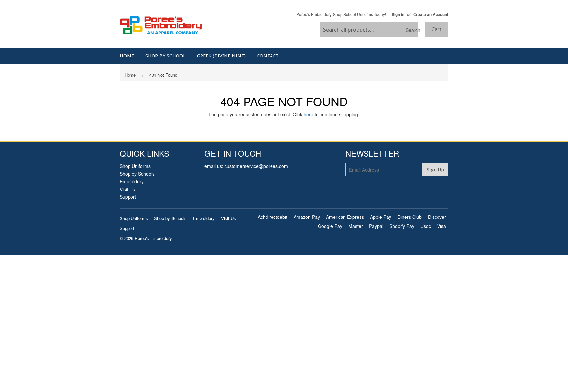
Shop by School (165, 56)
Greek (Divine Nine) (221, 56)
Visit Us (127, 189)
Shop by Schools (137, 174)
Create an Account (430, 14)
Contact (268, 56)
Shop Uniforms (135, 166)
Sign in (398, 14)
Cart (436, 29)
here (308, 114)
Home (127, 56)
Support (128, 197)
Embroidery (132, 181)
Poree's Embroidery (153, 238)
